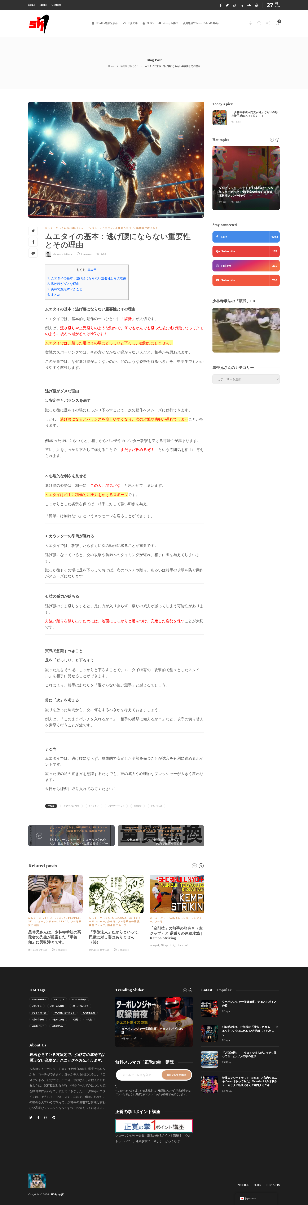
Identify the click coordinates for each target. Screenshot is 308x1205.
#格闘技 (137, 806)
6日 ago (125, 1038)
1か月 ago (227, 1091)
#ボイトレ (37, 1006)
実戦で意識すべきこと (64, 289)
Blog (150, 23)
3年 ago (43, 949)
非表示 (92, 270)
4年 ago (222, 201)
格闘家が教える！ (129, 66)
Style (64, 921)
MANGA (121, 918)
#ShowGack (39, 999)
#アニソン (59, 999)
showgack (58, 254)
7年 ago (164, 945)
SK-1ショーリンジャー (85, 228)
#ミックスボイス (80, 1006)
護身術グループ (117, 925)
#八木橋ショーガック (64, 1012)
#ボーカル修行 (57, 1006)
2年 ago (68, 254)
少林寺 (111, 921)
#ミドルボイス (39, 1012)
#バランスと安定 (71, 806)
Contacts (56, 4)
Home (31, 4)
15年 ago (104, 949)
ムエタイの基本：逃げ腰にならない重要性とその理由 (86, 278)
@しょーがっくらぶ (57, 228)
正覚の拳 (133, 23)
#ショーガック (79, 999)
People (74, 918)
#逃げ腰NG (156, 806)
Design (60, 918)
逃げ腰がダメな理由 (63, 284)
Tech (128, 831)
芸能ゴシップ (97, 925)
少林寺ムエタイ (124, 228)
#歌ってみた (58, 1019)
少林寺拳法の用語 (76, 831)
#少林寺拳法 (38, 1019)
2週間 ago (227, 1062)
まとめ (53, 294)
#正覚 (75, 1019)
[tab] (206, 990)
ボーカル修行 (170, 23)
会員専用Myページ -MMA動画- (201, 23)
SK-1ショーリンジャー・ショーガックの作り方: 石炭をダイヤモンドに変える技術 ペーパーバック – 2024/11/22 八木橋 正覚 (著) (79, 843)
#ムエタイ (94, 806)
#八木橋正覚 (89, 1012)
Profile (43, 4)
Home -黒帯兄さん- (107, 23)
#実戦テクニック (116, 806)
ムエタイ (107, 228)
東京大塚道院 (167, 831)
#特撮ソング (38, 1026)
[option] (55, 912)
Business (83, 827)
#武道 (89, 1019)
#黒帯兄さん (58, 1026)
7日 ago (226, 1040)
